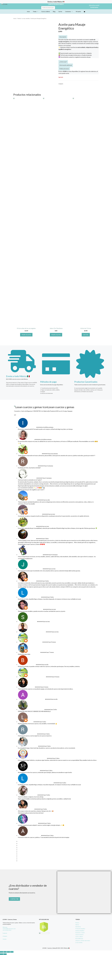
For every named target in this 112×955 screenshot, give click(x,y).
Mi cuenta (78, 11)
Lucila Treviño (32, 526)
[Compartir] (8, 952)
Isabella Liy (31, 809)
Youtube (4, 939)
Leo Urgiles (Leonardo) (34, 597)
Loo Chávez (31, 687)
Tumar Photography (34, 770)
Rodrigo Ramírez (33, 466)
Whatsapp (5, 927)
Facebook (5, 933)
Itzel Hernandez (32, 500)
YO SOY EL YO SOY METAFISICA (37, 758)
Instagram (5, 936)
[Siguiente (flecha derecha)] (5, 954)
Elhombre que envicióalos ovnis (37, 677)
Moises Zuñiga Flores (34, 652)
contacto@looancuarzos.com (9, 928)
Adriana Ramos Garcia (34, 835)
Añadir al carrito (26, 334)
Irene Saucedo (32, 427)
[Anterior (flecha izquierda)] (1, 954)
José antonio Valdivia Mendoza (37, 632)
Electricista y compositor (35, 642)
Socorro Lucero (32, 621)
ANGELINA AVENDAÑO (35, 514)
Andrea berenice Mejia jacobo (36, 699)
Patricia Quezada (33, 746)
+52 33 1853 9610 (7, 930)
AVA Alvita (31, 439)
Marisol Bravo (32, 581)
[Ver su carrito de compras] (84, 11)
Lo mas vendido (26, 18)
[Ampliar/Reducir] (1, 952)
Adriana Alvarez (32, 795)
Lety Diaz (30, 721)
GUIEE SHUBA (32, 478)
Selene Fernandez (33, 823)
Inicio (28, 11)
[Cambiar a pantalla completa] (5, 952)
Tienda (34, 11)
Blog (54, 11)
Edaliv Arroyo (32, 538)
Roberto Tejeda (32, 734)
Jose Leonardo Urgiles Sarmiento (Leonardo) (40, 783)
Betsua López (32, 664)
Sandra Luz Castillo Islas (35, 453)
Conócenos (68, 11)
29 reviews (19, 415)
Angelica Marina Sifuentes (35, 609)
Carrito (60, 11)
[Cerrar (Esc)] (11, 952)
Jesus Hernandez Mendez (35, 569)
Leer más (85, 334)
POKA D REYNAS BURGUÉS (36, 709)
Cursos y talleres (45, 11)
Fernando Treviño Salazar (35, 554)
